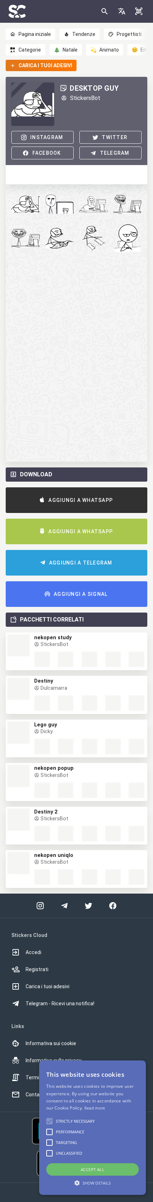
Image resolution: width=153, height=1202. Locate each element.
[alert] (92, 1127)
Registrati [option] (37, 969)
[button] (121, 11)
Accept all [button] (92, 1169)
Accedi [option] (33, 952)
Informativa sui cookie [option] (51, 1043)
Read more (94, 1108)
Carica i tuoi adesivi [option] (47, 986)
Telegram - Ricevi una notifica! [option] (60, 1003)
